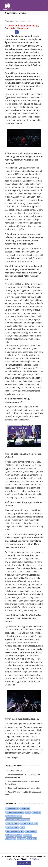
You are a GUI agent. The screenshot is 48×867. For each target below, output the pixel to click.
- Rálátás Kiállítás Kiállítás (15, 812)
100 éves (27, 835)
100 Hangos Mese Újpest (14, 831)
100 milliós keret (31, 831)
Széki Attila (10, 28)
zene (26, 28)
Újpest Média (9, 21)
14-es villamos (12, 827)
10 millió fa (37, 812)
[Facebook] (17, 32)
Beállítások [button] (34, 859)
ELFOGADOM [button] (24, 863)
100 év (19, 835)
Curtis (11, 26)
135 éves (21, 838)
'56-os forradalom (12, 808)
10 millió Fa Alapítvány (13, 816)
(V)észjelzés (25, 808)
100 (23, 827)
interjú (35, 26)
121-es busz (11, 838)
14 (36, 823)
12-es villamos (12, 823)
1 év (28, 812)
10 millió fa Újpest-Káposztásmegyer (18, 819)
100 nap (9, 835)
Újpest (20, 28)
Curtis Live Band (23, 26)
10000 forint (32, 838)
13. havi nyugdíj (26, 823)
